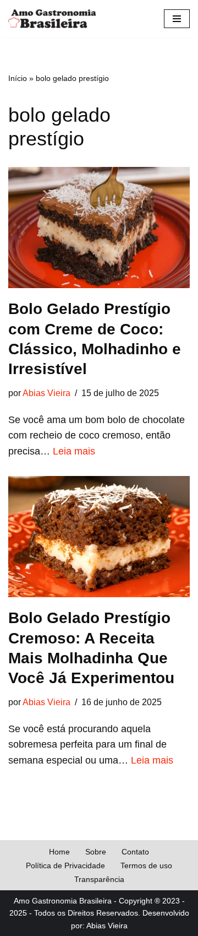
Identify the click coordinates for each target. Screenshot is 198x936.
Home (59, 851)
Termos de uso (146, 865)
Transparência (99, 879)
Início (17, 78)
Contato (135, 851)
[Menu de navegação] (177, 18)
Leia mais (74, 451)
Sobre (95, 851)
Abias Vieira (46, 393)
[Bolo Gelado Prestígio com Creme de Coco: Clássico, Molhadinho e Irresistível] (99, 227)
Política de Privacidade (65, 865)
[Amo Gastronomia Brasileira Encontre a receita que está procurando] (52, 19)
